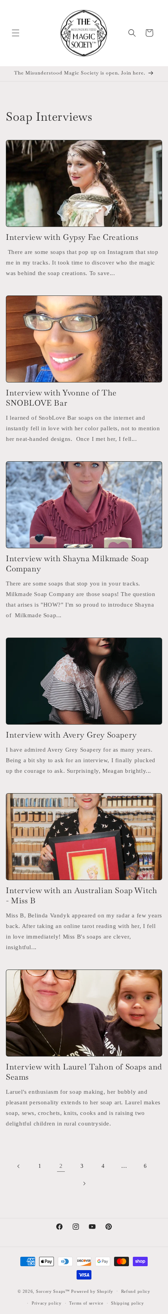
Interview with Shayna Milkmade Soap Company (77, 563)
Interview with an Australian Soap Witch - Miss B (81, 895)
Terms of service (86, 1303)
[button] (15, 33)
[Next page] (84, 1183)
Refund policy (135, 1291)
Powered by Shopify (92, 1291)
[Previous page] (18, 1166)
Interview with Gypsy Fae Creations (72, 237)
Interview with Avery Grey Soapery (71, 735)
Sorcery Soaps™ (53, 1291)
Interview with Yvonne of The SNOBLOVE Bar (61, 398)
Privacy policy (47, 1303)
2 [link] (61, 1166)
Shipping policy (127, 1303)
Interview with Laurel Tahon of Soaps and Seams (84, 1072)
